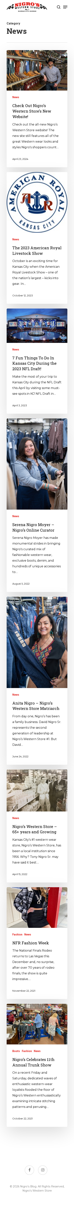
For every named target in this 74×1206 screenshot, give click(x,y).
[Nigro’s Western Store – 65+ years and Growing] (37, 826)
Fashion (17, 934)
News (15, 97)
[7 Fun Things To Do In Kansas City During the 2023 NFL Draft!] (37, 361)
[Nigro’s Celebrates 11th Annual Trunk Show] (37, 1065)
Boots (16, 1051)
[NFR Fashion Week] (37, 943)
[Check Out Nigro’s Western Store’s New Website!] (37, 108)
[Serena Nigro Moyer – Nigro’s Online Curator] (37, 505)
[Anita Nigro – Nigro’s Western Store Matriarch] (37, 681)
